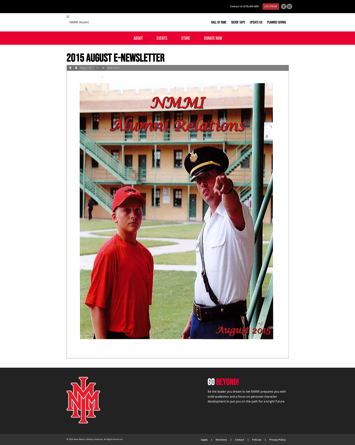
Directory (221, 439)
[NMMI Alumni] (78, 22)
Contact (239, 439)
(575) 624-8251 (251, 6)
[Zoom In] (103, 68)
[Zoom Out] (97, 68)
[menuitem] (219, 22)
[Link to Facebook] (283, 6)
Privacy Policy (277, 439)
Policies (256, 439)
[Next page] (76, 68)
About (138, 38)
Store (185, 38)
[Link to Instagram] (289, 6)
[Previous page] (70, 68)
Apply (204, 439)
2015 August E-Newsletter (116, 57)
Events (162, 38)
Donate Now (213, 38)
